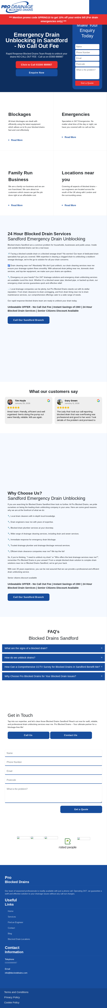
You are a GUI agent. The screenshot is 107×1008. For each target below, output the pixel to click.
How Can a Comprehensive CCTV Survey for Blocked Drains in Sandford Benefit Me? (52, 666)
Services (11, 917)
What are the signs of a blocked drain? (26, 648)
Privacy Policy (12, 997)
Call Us (28, 735)
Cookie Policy (11, 1002)
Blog (9, 933)
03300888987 (11, 963)
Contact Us (71, 735)
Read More (17, 140)
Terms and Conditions (16, 992)
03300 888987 (56, 56)
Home (10, 911)
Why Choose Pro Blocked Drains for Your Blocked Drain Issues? (40, 676)
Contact (11, 928)
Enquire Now (36, 72)
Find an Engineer (15, 922)
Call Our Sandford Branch (28, 320)
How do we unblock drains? (20, 657)
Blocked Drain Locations (18, 939)
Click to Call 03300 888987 (36, 64)
